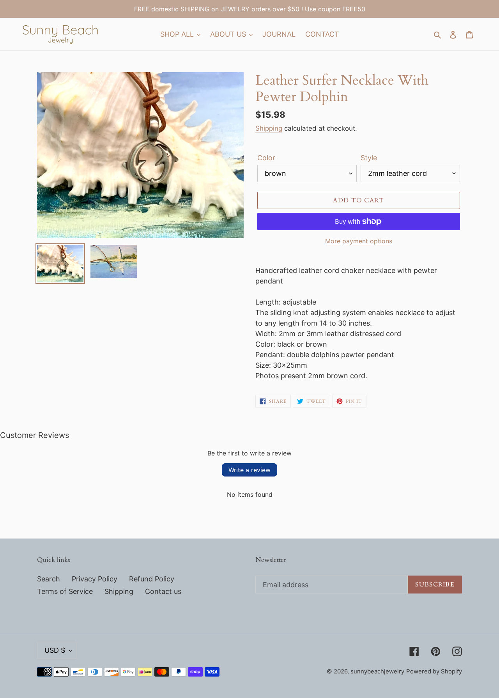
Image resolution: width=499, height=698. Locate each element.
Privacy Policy (94, 579)
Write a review (249, 470)
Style (369, 158)
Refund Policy (151, 579)
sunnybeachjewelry (377, 671)
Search (48, 579)
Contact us (163, 591)
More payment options (358, 241)
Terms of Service (65, 591)
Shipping (268, 128)
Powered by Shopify (434, 671)
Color (266, 158)
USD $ (54, 650)
